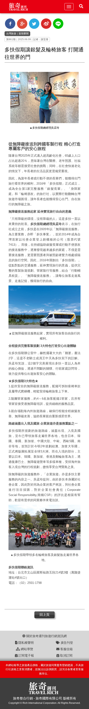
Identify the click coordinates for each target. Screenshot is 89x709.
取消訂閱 (65, 655)
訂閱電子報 (26, 655)
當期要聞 (24, 33)
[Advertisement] (42, 598)
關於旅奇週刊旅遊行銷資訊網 (46, 636)
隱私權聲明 (25, 642)
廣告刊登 (66, 642)
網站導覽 (26, 649)
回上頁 (44, 614)
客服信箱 (66, 649)
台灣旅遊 (11, 33)
